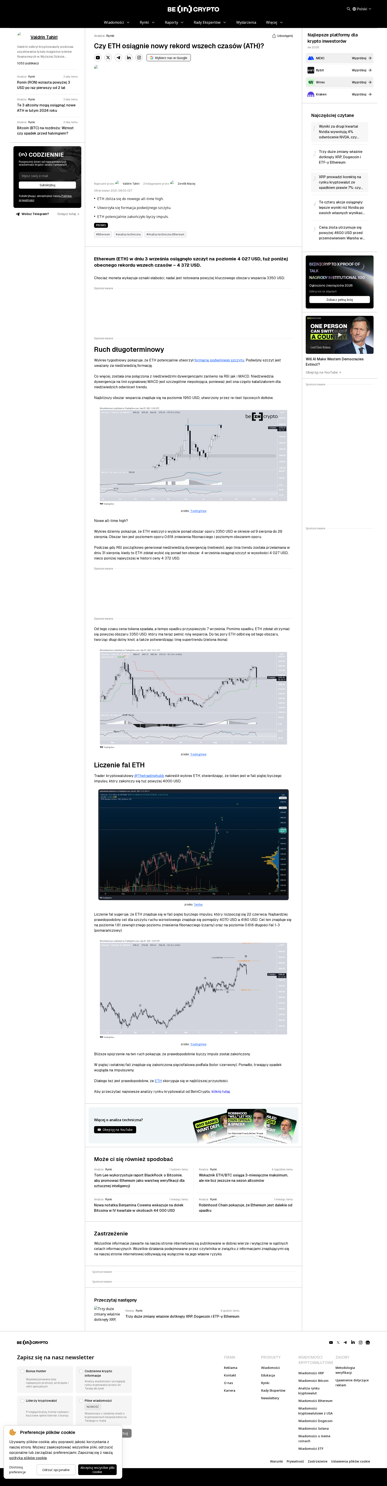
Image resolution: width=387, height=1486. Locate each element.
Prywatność (295, 1461)
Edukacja (268, 1375)
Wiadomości (270, 1368)
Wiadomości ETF (310, 1448)
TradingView (198, 511)
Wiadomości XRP (311, 1373)
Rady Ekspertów (273, 1390)
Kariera (229, 1390)
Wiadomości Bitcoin (313, 1380)
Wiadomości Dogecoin (315, 1421)
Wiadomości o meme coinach (314, 1438)
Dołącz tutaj (67, 214)
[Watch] (340, 335)
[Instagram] (139, 57)
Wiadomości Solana (313, 1428)
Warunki (276, 1461)
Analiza (99, 36)
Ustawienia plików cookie (350, 1461)
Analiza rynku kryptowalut (309, 1390)
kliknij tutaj (220, 1091)
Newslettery (270, 1398)
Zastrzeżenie (317, 1461)
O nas (228, 1383)
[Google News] (368, 1342)
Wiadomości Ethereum (315, 1401)
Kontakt (230, 1375)
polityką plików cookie (28, 1458)
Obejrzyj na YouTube (322, 372)
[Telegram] (118, 57)
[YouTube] (98, 57)
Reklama (230, 1368)
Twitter (198, 904)
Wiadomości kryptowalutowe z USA (315, 1410)
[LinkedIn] (129, 57)
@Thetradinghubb (149, 775)
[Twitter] (108, 57)
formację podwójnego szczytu (219, 360)
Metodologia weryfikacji (345, 1370)
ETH (158, 1081)
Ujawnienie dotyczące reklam (352, 1382)
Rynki (110, 36)
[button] (45, 1379)
